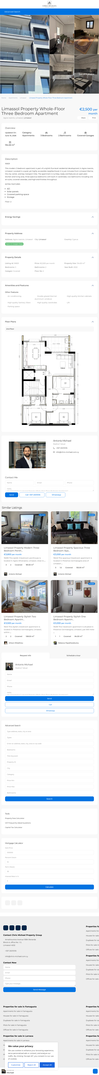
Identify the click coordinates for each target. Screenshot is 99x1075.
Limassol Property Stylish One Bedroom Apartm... (69, 618)
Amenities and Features (17, 285)
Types (9, 737)
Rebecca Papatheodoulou (68, 643)
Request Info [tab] (25, 655)
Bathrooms (11, 793)
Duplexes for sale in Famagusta (16, 1020)
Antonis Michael (62, 440)
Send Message (39, 990)
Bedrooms (11, 750)
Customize (15, 1065)
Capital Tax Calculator (13, 827)
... (44, 561)
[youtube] (18, 927)
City (8, 768)
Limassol (23, 98)
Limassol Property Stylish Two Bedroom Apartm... (20, 618)
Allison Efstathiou (16, 643)
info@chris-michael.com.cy (67, 452)
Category (10, 774)
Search (49, 799)
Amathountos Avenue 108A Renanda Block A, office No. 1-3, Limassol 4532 (19, 942)
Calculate (49, 887)
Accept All (47, 1065)
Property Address (13, 233)
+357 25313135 (61, 448)
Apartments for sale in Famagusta (17, 1011)
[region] (31, 1056)
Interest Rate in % (12, 876)
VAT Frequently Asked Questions (18, 823)
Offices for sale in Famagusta (15, 1030)
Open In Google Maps (14, 244)
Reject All (32, 1065)
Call (32, 495)
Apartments (13, 98)
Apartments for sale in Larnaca (16, 1040)
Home (3, 98)
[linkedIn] (13, 902)
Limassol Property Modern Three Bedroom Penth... (21, 549)
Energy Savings (12, 217)
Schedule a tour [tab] (73, 655)
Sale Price (9, 848)
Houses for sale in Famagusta (15, 1016)
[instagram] (19, 902)
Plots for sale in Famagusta (14, 1025)
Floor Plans (10, 322)
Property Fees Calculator (14, 818)
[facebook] (7, 902)
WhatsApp (56, 495)
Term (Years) (9, 867)
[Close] (55, 1044)
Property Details (13, 257)
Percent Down (10, 857)
